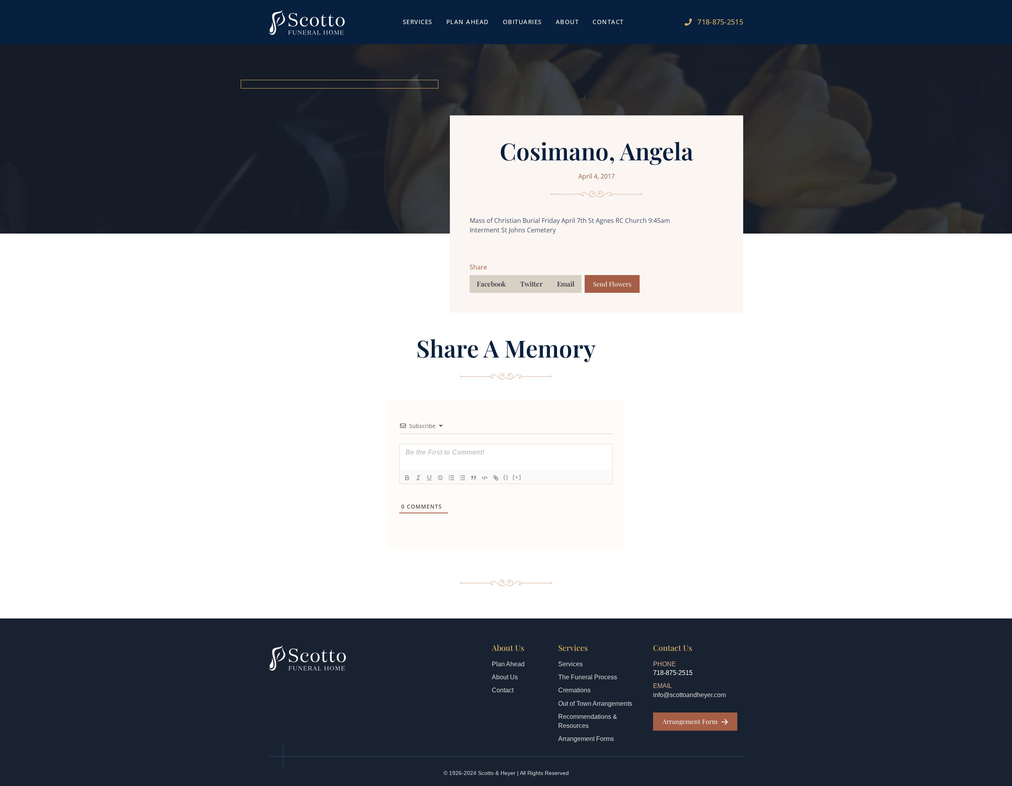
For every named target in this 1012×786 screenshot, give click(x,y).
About (567, 22)
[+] (517, 477)
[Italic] (418, 478)
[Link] (495, 478)
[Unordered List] (462, 478)
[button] (491, 284)
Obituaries (522, 22)
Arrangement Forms (586, 738)
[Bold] (407, 478)
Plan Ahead (467, 22)
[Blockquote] (473, 478)
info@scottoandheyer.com (689, 695)
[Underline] (429, 478)
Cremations (574, 690)
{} (506, 477)
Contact (608, 22)
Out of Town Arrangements (595, 703)
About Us (505, 677)
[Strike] (440, 478)
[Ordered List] (451, 478)
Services (570, 664)
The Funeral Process (587, 677)
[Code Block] (484, 478)
